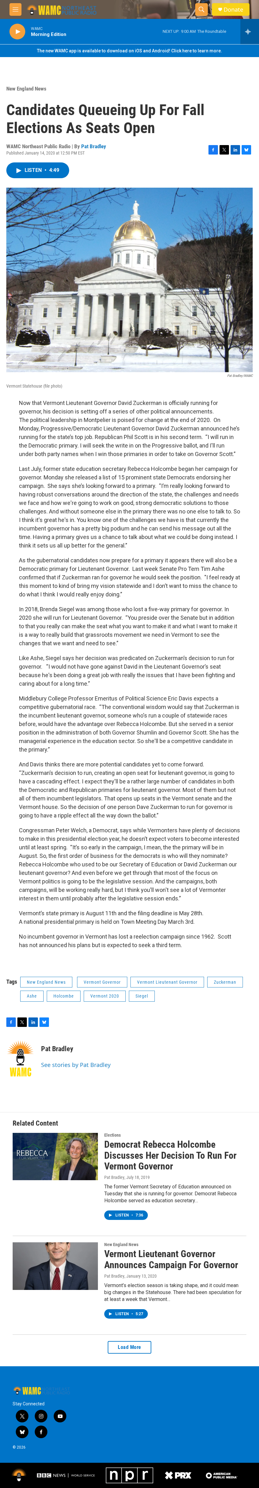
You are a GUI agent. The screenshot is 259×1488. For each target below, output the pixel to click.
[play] (17, 31)
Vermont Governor (102, 982)
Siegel (142, 996)
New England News (26, 88)
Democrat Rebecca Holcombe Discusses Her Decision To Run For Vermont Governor (170, 1155)
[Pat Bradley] (20, 1058)
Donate (233, 9)
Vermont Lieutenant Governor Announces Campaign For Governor (171, 1259)
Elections (112, 1135)
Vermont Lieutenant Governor (167, 982)
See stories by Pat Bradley (76, 1065)
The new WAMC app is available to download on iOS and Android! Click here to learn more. (129, 50)
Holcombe (63, 996)
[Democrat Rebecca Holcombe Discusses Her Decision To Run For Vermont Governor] (55, 1156)
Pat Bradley (93, 146)
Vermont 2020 (104, 996)
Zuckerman (225, 982)
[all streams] (249, 31)
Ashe (32, 996)
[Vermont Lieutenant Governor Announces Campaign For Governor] (55, 1266)
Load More (129, 1347)
